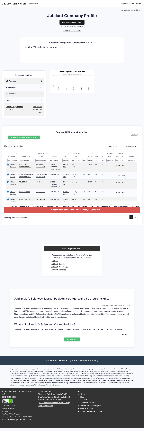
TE (83, 156)
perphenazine (40, 192)
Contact (124, 4)
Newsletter (33, 4)
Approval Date (75, 155)
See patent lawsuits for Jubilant (37, 109)
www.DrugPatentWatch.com (50, 400)
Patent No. (109, 155)
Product (131, 156)
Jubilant (54, 261)
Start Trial (95, 210)
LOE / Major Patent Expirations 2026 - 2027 (17, 417)
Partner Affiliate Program (90, 405)
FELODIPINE (23, 182)
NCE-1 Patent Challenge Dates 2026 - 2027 (17, 420)
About (82, 394)
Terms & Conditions (8, 408)
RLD (96, 156)
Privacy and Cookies (9, 405)
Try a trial (72, 360)
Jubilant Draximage (59, 267)
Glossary (134, 135)
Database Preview (88, 403)
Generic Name (41, 155)
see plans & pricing (89, 360)
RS (102, 156)
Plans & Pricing (135, 4)
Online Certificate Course (91, 411)
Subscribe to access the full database (69, 210)
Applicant (12, 156)
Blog (82, 397)
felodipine (39, 182)
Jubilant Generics (58, 270)
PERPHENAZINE (24, 192)
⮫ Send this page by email (72, 22)
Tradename (25, 156)
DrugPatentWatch (14, 4)
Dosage (54, 156)
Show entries (13, 146)
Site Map (5, 411)
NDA (65, 156)
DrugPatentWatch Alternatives (12, 414)
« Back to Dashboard (72, 30)
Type (90, 156)
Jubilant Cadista (58, 264)
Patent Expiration (120, 155)
